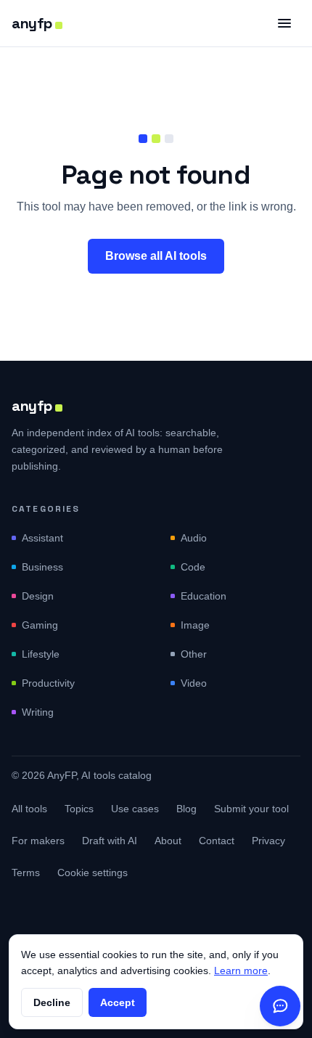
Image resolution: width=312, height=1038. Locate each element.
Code (193, 567)
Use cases (135, 808)
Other (194, 654)
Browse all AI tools (156, 256)
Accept (117, 1002)
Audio (194, 538)
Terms (26, 872)
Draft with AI (109, 840)
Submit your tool (251, 808)
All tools (29, 808)
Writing (38, 712)
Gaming (40, 625)
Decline (51, 1002)
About (168, 840)
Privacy (268, 840)
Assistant (42, 538)
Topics (79, 808)
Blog (186, 808)
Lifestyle (40, 654)
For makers (38, 840)
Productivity (48, 683)
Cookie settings (92, 872)
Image (195, 625)
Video (194, 683)
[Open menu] (284, 23)
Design (38, 596)
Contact (216, 840)
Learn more (241, 970)
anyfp (32, 23)
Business (42, 567)
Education (203, 596)
